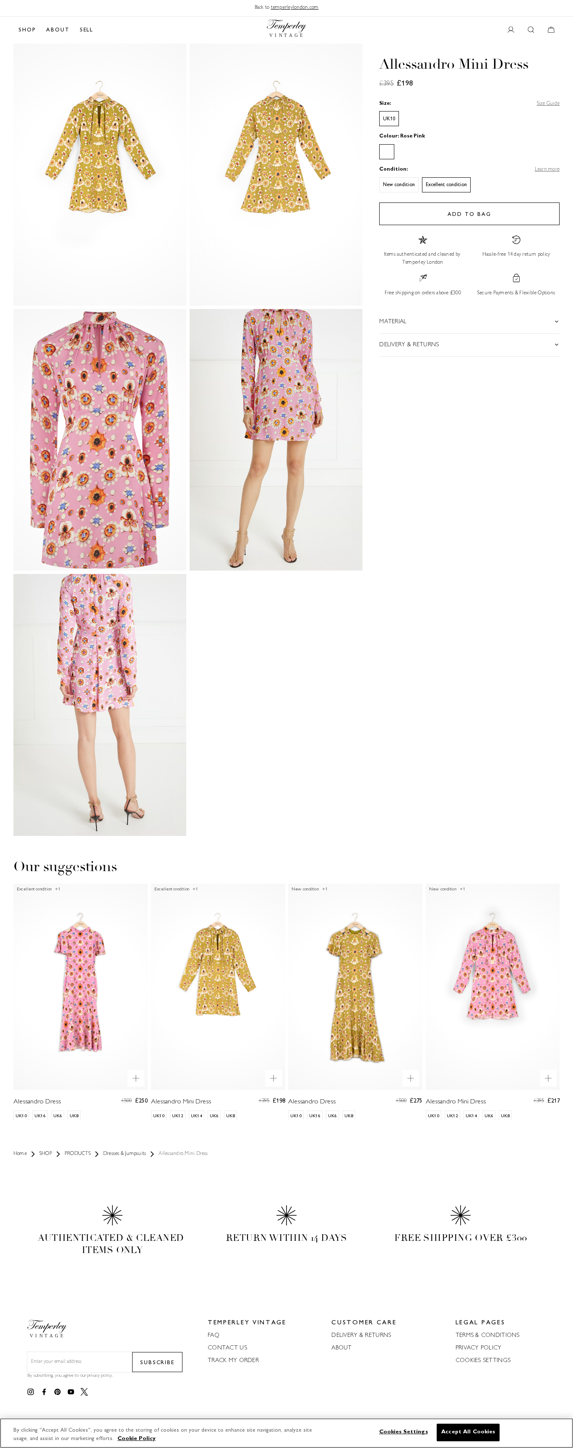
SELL (87, 30)
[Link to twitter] (84, 1392)
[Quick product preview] (136, 1077)
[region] (286, 1433)
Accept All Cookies (468, 1432)
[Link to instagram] (30, 1392)
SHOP (27, 30)
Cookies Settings (483, 1360)
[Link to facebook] (44, 1392)
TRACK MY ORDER (233, 1360)
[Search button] (531, 30)
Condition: (393, 169)
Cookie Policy (136, 1438)
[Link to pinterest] (57, 1392)
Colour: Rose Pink (402, 136)
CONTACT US (227, 1348)
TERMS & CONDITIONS (488, 1335)
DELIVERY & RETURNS (361, 1335)
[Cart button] (551, 30)
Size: (385, 103)
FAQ (213, 1335)
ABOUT (58, 30)
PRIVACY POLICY (479, 1348)
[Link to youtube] (71, 1392)
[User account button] (511, 30)
